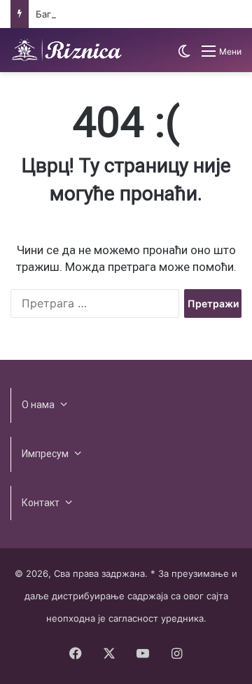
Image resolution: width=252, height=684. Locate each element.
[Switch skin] (184, 56)
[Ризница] (66, 50)
